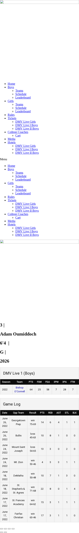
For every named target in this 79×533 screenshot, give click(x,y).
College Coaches (18, 132)
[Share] (9, 528)
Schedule (20, 94)
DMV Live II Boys (27, 128)
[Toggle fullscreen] (5, 528)
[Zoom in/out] (1, 528)
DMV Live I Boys (26, 125)
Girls (11, 101)
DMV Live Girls (25, 121)
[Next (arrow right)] (5, 532)
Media (11, 139)
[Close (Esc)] (13, 528)
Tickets (12, 118)
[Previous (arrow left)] (1, 532)
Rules (11, 114)
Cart (18, 135)
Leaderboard (23, 97)
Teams (19, 90)
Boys (11, 87)
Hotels (12, 142)
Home (11, 83)
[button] (39, 159)
